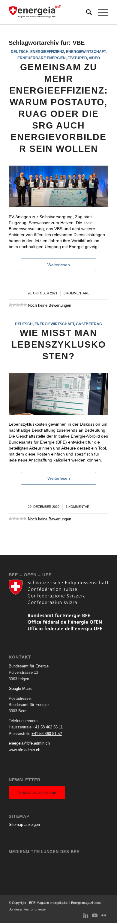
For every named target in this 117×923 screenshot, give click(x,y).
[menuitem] (86, 12)
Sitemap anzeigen (24, 824)
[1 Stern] (10, 305)
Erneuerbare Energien (41, 58)
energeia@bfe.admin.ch (29, 743)
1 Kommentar (77, 506)
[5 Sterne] (25, 305)
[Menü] (100, 12)
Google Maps (20, 688)
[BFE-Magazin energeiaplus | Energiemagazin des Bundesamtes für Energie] (48, 12)
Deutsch (19, 52)
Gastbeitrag (89, 324)
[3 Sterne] (18, 305)
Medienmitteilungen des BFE (44, 851)
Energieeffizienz (47, 52)
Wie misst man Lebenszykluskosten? (58, 344)
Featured (77, 58)
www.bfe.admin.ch (24, 750)
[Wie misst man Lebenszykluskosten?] (58, 394)
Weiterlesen (58, 264)
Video (94, 58)
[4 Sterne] (21, 305)
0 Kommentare (76, 293)
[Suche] (86, 12)
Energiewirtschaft (86, 52)
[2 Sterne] (14, 305)
